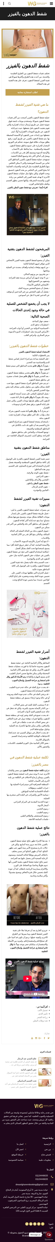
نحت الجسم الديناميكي (26, 1081)
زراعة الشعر (42, 1017)
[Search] (9, 3)
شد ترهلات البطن (40, 1021)
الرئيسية (47, 1144)
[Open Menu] (51, 4)
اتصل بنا (20, 1144)
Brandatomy (28, 1236)
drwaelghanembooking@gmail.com (32, 1184)
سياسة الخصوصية (15, 1160)
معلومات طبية (45, 1160)
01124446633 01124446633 (41, 1177)
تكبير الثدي (43, 1014)
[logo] (37, 4)
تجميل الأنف (43, 1010)
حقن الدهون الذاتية (28, 1070)
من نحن (47, 1149)
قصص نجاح (46, 1155)
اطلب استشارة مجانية (28, 92)
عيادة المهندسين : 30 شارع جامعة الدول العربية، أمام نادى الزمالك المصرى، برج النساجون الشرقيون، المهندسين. (25, 1200)
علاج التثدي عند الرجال (26, 1059)
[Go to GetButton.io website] (49, 1239)
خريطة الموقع (17, 1155)
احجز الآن (19, 1149)
